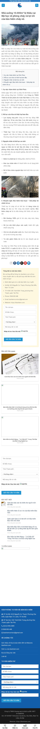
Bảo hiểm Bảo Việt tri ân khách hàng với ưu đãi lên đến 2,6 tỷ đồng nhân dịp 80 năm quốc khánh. (22, 528)
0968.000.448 (7, 629)
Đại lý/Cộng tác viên (8, 653)
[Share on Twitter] (18, 263)
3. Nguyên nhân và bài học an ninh (13, 80)
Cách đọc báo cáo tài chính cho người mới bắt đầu (21, 503)
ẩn (23, 71)
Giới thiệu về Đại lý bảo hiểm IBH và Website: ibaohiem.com (17, 644)
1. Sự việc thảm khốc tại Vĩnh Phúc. (14, 75)
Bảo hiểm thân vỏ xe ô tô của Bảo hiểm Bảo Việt (22, 511)
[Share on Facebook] (14, 263)
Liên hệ (3, 656)
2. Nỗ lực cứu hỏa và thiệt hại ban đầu (15, 77)
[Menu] (3, 5)
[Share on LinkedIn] (28, 263)
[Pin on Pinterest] (25, 263)
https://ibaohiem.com (23, 721)
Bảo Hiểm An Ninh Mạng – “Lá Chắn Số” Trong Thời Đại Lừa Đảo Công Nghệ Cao (21, 537)
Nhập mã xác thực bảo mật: (12, 331)
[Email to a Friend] (21, 263)
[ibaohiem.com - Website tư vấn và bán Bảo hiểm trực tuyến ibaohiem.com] (20, 5)
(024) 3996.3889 (8, 626)
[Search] (36, 5)
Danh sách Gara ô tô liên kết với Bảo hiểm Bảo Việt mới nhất (21, 520)
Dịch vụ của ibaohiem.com (10, 649)
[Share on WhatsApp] (11, 263)
